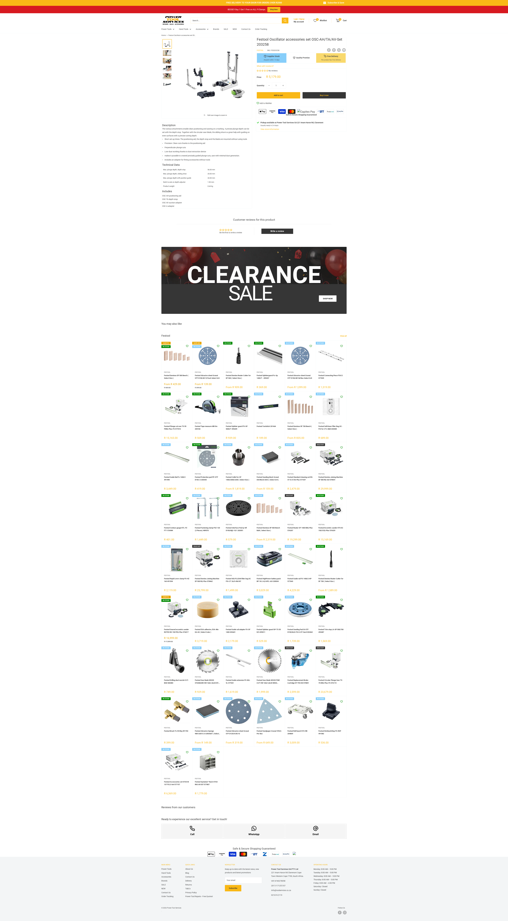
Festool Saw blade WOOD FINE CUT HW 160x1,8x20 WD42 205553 (268, 681)
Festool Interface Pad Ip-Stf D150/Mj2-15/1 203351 (236, 529)
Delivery (188, 881)
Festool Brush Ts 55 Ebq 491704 (176, 731)
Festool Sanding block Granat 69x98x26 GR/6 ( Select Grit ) (268, 478)
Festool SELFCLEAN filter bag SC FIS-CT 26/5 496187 (238, 580)
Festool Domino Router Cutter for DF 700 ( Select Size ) (330, 580)
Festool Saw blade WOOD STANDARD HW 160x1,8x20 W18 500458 (207, 681)
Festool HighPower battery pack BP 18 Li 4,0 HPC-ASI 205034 (269, 580)
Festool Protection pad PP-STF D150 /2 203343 (206, 478)
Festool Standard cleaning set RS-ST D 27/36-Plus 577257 (300, 478)
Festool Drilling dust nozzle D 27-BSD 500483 (176, 681)
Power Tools (166, 29)
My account (299, 22)
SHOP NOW (328, 298)
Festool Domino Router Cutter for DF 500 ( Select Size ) (238, 376)
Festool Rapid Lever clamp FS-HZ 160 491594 (176, 580)
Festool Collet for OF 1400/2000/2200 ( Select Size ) (237, 478)
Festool (260, 50)
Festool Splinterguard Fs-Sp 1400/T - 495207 (267, 376)
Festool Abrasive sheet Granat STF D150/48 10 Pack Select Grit (207, 376)
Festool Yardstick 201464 (266, 426)
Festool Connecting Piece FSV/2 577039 (330, 376)
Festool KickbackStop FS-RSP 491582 (329, 732)
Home (163, 35)
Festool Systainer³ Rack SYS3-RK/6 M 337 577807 (206, 783)
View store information (269, 129)
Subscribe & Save (336, 3)
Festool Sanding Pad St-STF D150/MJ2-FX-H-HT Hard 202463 (300, 630)
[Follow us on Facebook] (340, 912)
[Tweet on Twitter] (339, 50)
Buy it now (324, 95)
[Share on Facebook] (329, 50)
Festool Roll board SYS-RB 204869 (297, 732)
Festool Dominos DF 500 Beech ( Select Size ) (176, 376)
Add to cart (278, 95)
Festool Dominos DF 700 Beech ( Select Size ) (299, 427)
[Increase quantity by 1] (283, 85)
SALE (226, 29)
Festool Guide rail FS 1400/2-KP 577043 (299, 580)
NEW (235, 29)
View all (343, 336)
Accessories (201, 29)
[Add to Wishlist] (187, 346)
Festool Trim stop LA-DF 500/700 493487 (330, 630)
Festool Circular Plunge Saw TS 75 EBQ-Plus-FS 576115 (330, 681)
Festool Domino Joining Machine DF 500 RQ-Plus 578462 (207, 580)
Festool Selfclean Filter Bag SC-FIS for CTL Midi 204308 (330, 427)
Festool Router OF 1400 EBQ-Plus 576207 (300, 529)
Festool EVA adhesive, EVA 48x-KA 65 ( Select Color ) (207, 630)
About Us (189, 869)
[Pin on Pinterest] (334, 50)
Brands (216, 29)
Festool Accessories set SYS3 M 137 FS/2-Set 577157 (176, 783)
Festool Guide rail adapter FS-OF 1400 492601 (238, 630)
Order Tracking (261, 29)
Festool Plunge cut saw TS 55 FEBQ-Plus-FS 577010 (175, 427)
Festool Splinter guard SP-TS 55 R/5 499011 (269, 630)
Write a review (277, 231)
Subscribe (233, 888)
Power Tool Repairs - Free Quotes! (199, 896)
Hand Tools (183, 29)
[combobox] (236, 20)
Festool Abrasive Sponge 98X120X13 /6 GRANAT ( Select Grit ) (207, 732)
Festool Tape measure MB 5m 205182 (206, 427)
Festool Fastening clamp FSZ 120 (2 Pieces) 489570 (207, 529)
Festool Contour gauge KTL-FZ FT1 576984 (175, 529)
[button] (262, 71)
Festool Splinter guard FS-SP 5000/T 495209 (237, 427)
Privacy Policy (191, 892)
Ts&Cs (187, 889)
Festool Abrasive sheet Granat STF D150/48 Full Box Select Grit (299, 376)
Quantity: (261, 85)
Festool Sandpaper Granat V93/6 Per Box (269, 732)
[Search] (285, 20)
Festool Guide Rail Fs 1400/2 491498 (174, 478)
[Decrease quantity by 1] (269, 85)
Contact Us (245, 29)
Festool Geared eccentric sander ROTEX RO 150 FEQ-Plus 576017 (176, 630)
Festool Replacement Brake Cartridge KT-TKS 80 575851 (298, 681)
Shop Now (274, 9)
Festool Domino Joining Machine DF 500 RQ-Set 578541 (330, 478)
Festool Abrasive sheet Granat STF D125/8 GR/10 (237, 732)
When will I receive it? (265, 66)
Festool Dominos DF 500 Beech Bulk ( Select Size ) (268, 529)
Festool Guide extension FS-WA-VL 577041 (238, 681)
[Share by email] (344, 50)
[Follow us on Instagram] (345, 912)
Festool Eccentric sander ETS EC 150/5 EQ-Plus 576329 (330, 529)
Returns (188, 885)
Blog (187, 873)
